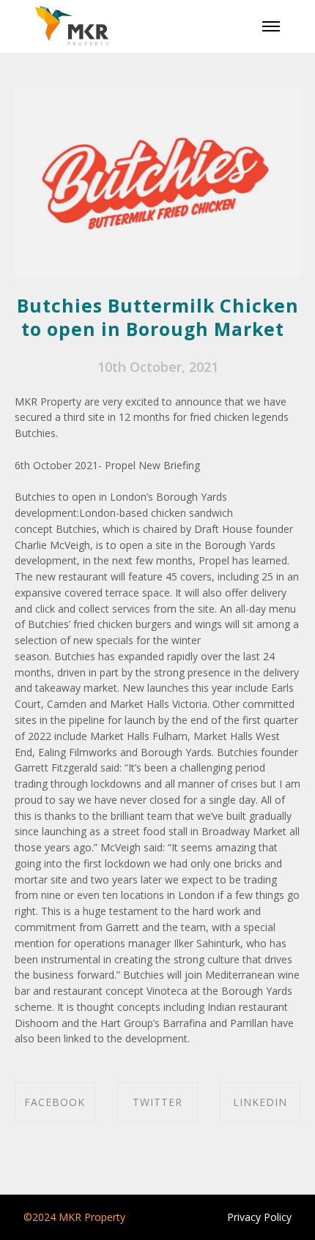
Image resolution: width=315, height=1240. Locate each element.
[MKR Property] (71, 26)
